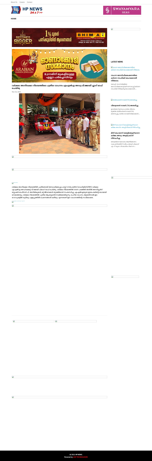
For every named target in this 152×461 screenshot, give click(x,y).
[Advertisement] (59, 429)
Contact (29, 2)
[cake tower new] (18, 201)
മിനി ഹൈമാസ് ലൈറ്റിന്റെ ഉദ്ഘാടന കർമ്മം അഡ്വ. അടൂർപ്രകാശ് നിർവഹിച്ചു (125, 135)
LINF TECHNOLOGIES (80, 457)
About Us (14, 2)
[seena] (15, 182)
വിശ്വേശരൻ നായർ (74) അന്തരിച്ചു (124, 106)
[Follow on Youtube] (139, 2)
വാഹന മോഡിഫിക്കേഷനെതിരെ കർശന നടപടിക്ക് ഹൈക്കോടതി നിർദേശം (124, 78)
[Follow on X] (131, 2)
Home (13, 19)
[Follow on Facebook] (127, 2)
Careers (22, 2)
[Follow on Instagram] (135, 2)
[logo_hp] (125, 30)
